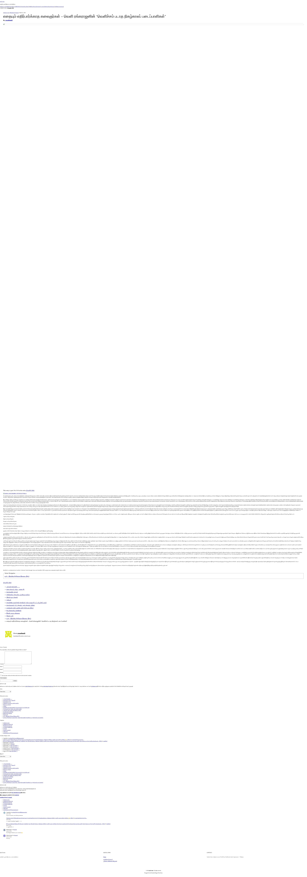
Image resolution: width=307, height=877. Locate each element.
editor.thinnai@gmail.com (48, 686)
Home (104, 857)
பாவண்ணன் (9, 20)
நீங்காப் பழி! (9, 616)
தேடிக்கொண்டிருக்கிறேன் (13, 610)
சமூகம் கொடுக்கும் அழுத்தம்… (78, 739)
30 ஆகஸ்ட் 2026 (10, 8)
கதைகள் (35, 6)
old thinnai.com (94, 686)
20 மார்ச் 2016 (30, 490)
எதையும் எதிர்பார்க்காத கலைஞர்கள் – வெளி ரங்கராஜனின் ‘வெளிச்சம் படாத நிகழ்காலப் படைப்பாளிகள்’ (23, 717)
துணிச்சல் (105, 741)
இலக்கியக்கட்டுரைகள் (20, 6)
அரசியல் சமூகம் (3, 6)
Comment (2, 663)
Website (1, 672)
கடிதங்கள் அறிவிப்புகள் (29, 6)
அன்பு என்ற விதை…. (14, 745)
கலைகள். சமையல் (41, 6)
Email (1, 669)
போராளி (12, 742)
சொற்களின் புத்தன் (12, 592)
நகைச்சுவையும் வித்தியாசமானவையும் (56, 6)
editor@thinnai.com (29, 686)
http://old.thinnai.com (16, 792)
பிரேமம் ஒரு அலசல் (12, 597)
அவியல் (8, 600)
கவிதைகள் (47, 6)
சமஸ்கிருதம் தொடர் (108, 859)
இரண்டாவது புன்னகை (13, 613)
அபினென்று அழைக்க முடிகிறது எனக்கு (18, 595)
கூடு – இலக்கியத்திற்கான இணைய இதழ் (17, 576)
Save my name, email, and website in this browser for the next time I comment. (17, 675)
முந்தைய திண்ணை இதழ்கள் (110, 861)
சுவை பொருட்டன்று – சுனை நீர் (15, 589)
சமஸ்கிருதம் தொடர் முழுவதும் (6, 797)
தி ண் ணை (2, 1)
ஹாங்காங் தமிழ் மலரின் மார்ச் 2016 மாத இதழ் (19, 608)
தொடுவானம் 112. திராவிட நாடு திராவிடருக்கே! (20, 605)
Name (1, 666)
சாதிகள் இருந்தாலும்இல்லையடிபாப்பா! (16, 738)
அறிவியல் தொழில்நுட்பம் (11, 6)
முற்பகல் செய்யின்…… (13, 587)
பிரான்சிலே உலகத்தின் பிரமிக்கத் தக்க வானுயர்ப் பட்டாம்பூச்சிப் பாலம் (26, 603)
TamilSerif (17, 795)
